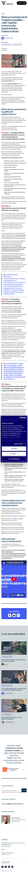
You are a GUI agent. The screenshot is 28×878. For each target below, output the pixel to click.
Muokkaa (13, 453)
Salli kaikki (14, 448)
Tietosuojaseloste (5, 861)
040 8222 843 (15, 821)
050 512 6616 (5, 854)
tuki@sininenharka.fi (7, 852)
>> (14, 371)
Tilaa (24, 790)
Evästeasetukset (18, 443)
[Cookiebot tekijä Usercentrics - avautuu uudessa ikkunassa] (19, 418)
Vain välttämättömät (14, 459)
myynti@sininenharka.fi (12, 804)
